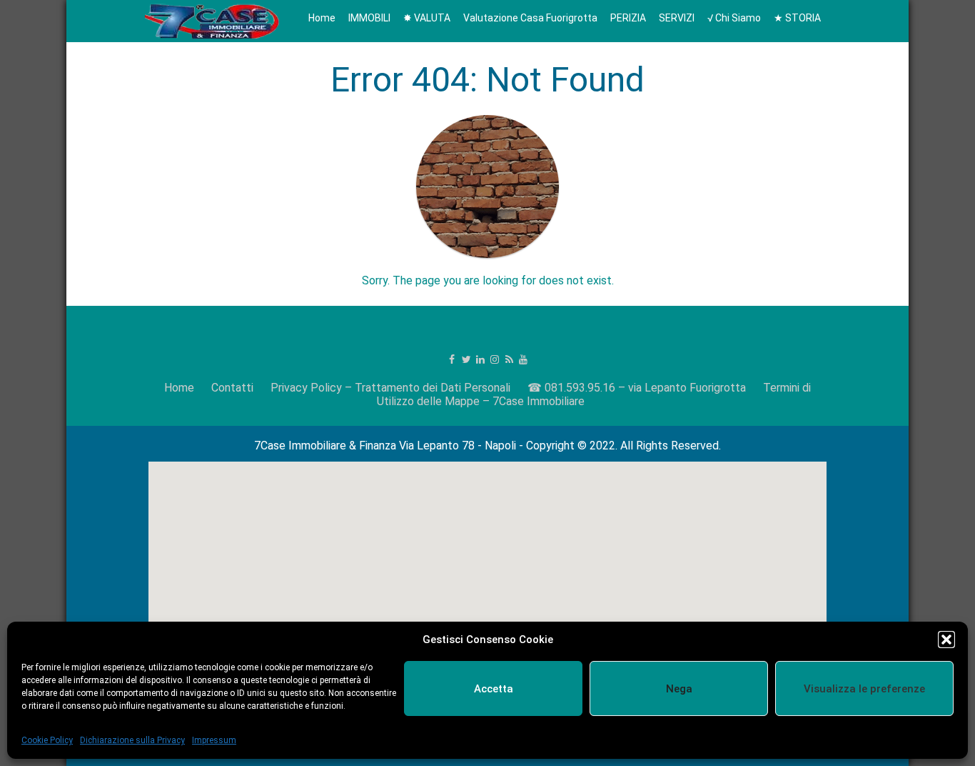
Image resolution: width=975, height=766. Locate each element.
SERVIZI (676, 18)
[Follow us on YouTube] (523, 359)
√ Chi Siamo (734, 18)
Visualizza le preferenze (864, 688)
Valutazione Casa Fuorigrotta (530, 18)
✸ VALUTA (426, 18)
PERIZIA (628, 18)
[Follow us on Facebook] (452, 359)
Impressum (214, 740)
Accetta (493, 688)
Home (321, 18)
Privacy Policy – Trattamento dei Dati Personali (390, 387)
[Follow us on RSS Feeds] (509, 359)
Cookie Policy (47, 740)
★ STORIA (797, 18)
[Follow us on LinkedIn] (480, 359)
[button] (946, 639)
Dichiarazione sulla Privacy (132, 740)
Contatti (232, 387)
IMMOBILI (369, 18)
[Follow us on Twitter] (466, 359)
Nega (679, 688)
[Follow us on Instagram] (494, 359)
